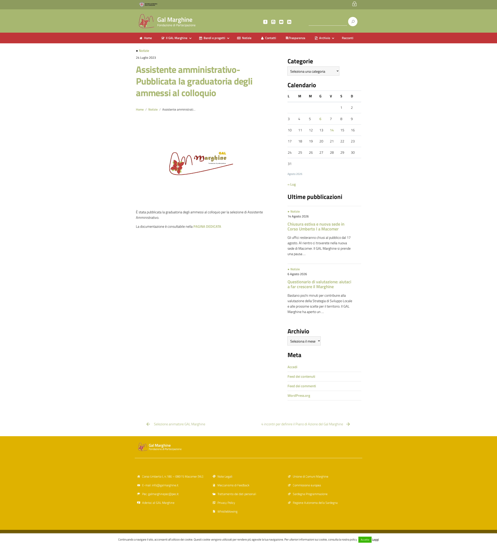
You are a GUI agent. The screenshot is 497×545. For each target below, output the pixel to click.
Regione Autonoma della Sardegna (315, 502)
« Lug (292, 184)
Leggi (375, 539)
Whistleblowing (227, 511)
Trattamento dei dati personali (236, 494)
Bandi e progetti (214, 38)
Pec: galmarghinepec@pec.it (160, 494)
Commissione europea (307, 485)
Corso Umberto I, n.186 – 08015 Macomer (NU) (172, 476)
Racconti (347, 38)
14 (332, 130)
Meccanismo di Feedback (233, 485)
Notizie (246, 38)
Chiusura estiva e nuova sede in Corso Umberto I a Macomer (316, 226)
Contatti (270, 38)
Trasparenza (297, 38)
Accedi (292, 367)
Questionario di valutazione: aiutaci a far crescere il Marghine (319, 284)
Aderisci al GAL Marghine (158, 502)
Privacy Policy (226, 502)
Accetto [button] (365, 540)
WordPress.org (299, 395)
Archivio (324, 38)
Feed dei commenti (302, 386)
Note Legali (224, 476)
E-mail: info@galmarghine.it (160, 485)
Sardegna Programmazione (310, 494)
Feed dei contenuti (301, 376)
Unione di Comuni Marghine (310, 476)
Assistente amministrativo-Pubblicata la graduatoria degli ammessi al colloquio (194, 81)
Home (148, 38)
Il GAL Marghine (176, 38)
